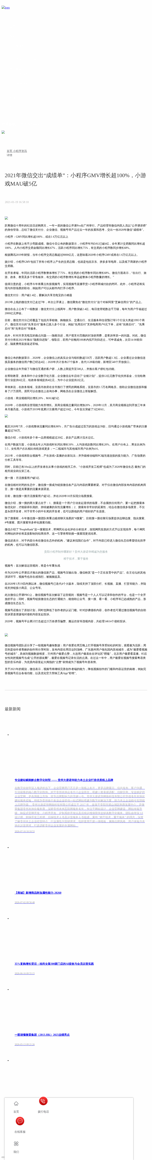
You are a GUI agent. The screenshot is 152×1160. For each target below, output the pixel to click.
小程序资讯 (20, 151)
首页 (10, 151)
